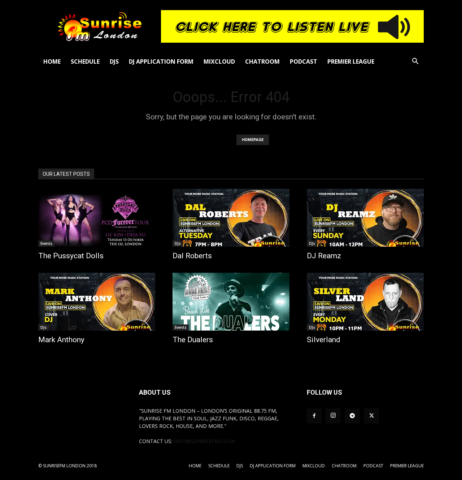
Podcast (303, 61)
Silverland (323, 339)
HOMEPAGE (252, 139)
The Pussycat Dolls (71, 255)
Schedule (85, 61)
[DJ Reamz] (365, 218)
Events (46, 243)
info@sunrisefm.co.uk (204, 441)
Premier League (350, 61)
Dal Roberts (192, 255)
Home (52, 61)
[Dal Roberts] (231, 218)
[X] (371, 416)
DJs (114, 61)
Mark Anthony (61, 339)
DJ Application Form (161, 61)
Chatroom (262, 61)
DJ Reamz (324, 255)
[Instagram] (333, 416)
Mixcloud (219, 61)
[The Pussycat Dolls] (96, 218)
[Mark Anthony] (96, 302)
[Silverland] (365, 302)
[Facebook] (314, 416)
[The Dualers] (231, 302)
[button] (415, 62)
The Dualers (193, 339)
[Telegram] (352, 416)
